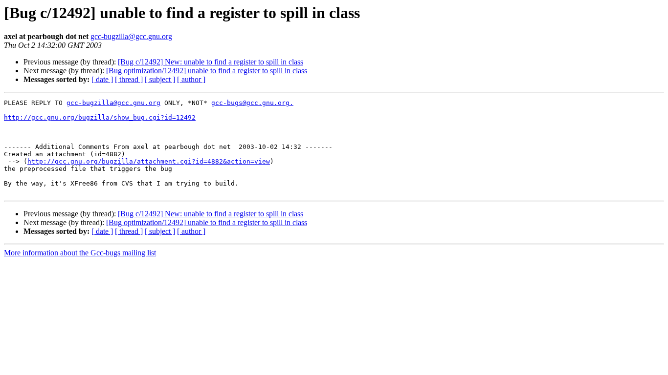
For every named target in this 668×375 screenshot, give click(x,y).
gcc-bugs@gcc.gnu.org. (252, 102)
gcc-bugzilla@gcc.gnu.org (131, 36)
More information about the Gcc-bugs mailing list (80, 253)
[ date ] (102, 79)
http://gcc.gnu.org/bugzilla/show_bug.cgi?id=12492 (100, 117)
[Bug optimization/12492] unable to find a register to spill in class (206, 70)
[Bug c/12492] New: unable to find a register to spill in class (210, 62)
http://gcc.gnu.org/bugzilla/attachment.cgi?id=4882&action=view (148, 161)
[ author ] (191, 79)
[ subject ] (160, 79)
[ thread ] (129, 79)
